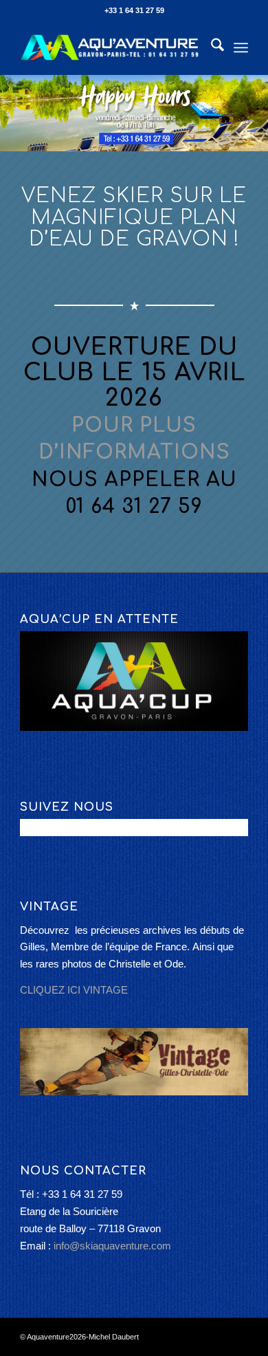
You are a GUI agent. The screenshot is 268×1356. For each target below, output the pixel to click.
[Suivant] (256, 113)
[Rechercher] (210, 47)
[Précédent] (12, 113)
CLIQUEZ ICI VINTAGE (74, 990)
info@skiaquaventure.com (112, 1245)
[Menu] (241, 47)
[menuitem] (210, 47)
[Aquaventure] (111, 47)
